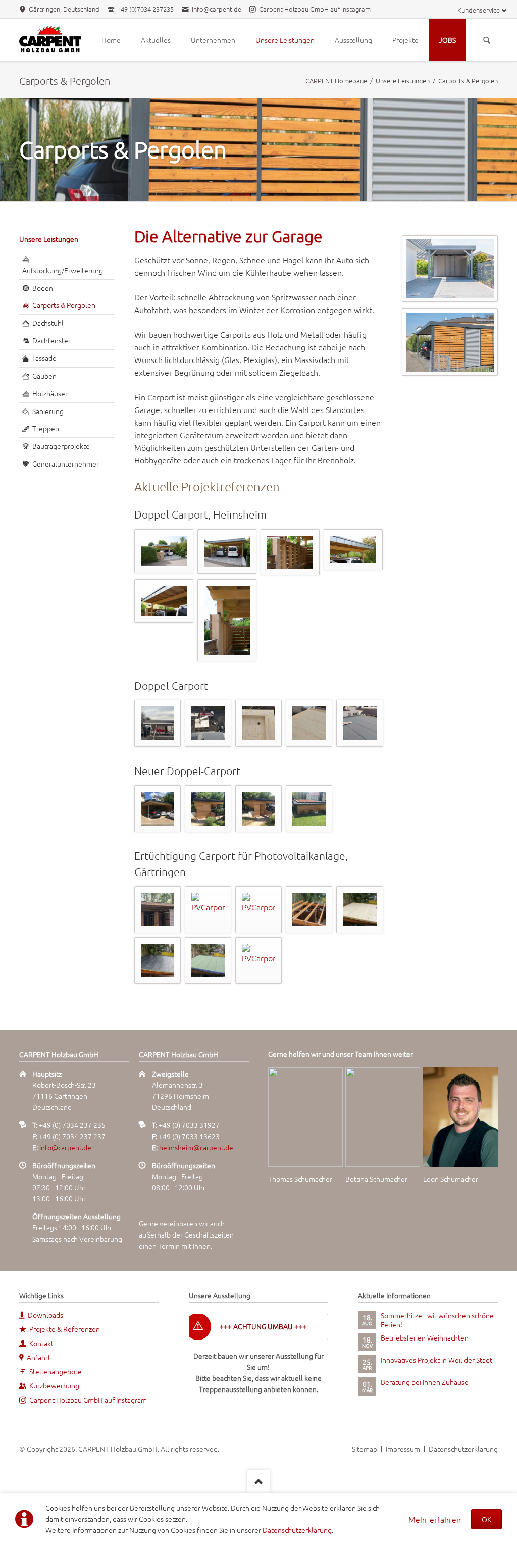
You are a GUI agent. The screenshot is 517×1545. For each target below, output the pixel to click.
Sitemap (364, 1449)
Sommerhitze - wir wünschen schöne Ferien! (437, 1320)
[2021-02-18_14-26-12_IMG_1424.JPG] (309, 723)
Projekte (405, 40)
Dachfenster (51, 340)
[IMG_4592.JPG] (309, 809)
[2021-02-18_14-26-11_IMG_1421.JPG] (259, 723)
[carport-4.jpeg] (290, 552)
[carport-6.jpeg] (164, 601)
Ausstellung (353, 40)
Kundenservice (478, 10)
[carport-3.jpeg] (227, 620)
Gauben (44, 376)
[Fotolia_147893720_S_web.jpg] (450, 268)
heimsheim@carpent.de (196, 1147)
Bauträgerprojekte (61, 446)
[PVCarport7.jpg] (208, 960)
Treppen (45, 428)
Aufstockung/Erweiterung (62, 270)
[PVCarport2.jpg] (208, 909)
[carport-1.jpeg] (164, 551)
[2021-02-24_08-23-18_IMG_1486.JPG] (360, 723)
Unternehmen (213, 40)
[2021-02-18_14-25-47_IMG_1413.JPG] (208, 723)
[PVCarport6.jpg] (158, 960)
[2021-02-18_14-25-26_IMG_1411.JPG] (158, 723)
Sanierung (48, 411)
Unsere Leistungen (285, 40)
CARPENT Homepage (336, 80)
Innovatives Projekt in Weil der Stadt (436, 1359)
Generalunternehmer (65, 463)
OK (486, 1519)
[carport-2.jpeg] (227, 551)
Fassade (44, 358)
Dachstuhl (48, 323)
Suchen (487, 40)
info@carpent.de (65, 1147)
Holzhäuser (50, 393)
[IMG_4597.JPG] (208, 809)
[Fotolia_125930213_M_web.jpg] (450, 342)
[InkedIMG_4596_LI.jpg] (158, 809)
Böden (42, 288)
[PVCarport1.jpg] (158, 909)
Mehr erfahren (434, 1519)
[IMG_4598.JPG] (259, 809)
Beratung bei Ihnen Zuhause (425, 1381)
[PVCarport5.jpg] (360, 909)
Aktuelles (156, 40)
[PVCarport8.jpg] (259, 960)
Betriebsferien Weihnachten (425, 1337)
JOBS (447, 40)
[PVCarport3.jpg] (259, 909)
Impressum (403, 1449)
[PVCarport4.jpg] (309, 909)
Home (111, 40)
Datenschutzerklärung (297, 1530)
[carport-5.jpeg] (353, 550)
